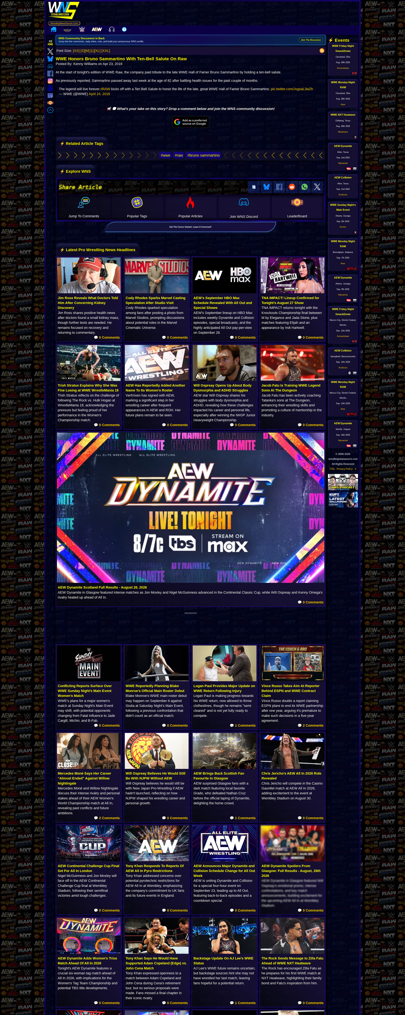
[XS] (76, 51)
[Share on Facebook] (279, 187)
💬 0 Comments (107, 337)
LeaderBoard (297, 216)
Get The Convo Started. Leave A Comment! (190, 227)
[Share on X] (317, 187)
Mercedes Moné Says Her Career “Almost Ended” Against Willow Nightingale (84, 778)
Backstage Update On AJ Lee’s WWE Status (223, 960)
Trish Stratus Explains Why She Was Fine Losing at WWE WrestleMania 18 (88, 387)
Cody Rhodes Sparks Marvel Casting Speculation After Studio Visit (155, 300)
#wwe (165, 155)
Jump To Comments (84, 216)
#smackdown (343, 68)
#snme (343, 227)
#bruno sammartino (203, 155)
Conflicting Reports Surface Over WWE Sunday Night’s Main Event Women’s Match (85, 691)
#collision (343, 194)
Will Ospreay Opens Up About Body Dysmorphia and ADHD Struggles (222, 387)
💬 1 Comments (243, 725)
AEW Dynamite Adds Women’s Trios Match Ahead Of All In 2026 (87, 960)
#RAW (105, 89)
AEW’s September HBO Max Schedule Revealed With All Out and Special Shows (222, 303)
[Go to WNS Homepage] (64, 11)
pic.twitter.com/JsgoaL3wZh (292, 89)
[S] (83, 51)
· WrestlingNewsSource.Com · (64, 23)
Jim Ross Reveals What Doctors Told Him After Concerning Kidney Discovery (88, 303)
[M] (87, 51)
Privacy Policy (345, 468)
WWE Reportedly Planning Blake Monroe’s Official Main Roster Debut (155, 688)
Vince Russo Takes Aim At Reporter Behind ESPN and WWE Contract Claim (291, 691)
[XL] (97, 51)
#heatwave (343, 132)
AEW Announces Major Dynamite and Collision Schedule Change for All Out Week (224, 871)
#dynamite (343, 163)
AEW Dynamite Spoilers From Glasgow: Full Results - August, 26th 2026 (291, 871)
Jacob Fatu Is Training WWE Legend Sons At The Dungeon (291, 387)
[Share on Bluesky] (266, 187)
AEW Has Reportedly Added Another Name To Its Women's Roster (155, 387)
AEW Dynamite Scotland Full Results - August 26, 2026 (102, 587)
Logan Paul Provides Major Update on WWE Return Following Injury (224, 688)
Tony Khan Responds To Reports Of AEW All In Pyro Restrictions (155, 868)
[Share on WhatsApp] (305, 187)
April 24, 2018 (99, 94)
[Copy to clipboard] (254, 187)
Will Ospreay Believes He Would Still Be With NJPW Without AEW (155, 775)
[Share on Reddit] (292, 187)
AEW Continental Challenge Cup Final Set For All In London (88, 868)
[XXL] (105, 51)
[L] (92, 51)
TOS (332, 468)
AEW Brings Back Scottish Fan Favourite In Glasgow (218, 775)
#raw (179, 155)
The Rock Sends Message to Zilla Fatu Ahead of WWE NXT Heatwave (292, 960)
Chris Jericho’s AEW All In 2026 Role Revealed (291, 775)
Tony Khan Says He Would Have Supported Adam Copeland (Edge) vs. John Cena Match (156, 963)
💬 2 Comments (311, 725)
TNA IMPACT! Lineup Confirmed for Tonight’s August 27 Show (290, 300)
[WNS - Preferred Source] (191, 122)
